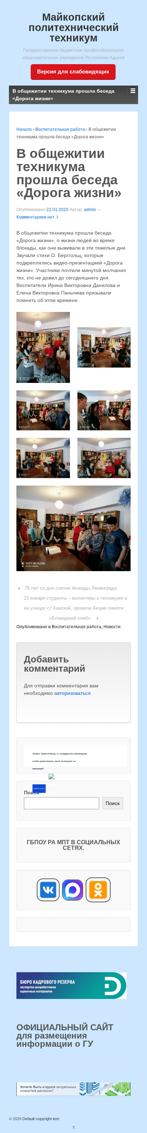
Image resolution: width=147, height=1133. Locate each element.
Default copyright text (40, 1119)
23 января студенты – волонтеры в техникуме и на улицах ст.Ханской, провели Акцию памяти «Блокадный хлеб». (75, 608)
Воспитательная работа (60, 129)
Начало (24, 129)
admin (90, 209)
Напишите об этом (39, 788)
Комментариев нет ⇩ (37, 217)
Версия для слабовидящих (73, 71)
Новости (112, 626)
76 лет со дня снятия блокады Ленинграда (71, 588)
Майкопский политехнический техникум (74, 27)
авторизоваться (72, 693)
